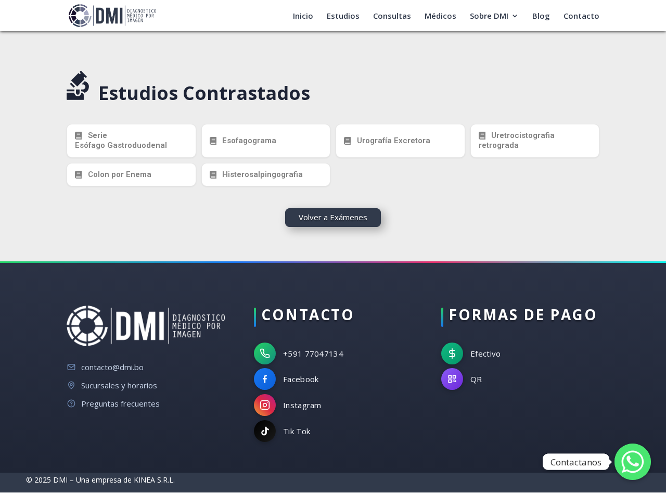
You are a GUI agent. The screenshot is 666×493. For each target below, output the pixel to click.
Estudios (343, 16)
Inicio (303, 16)
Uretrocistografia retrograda (517, 140)
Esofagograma (249, 140)
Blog (541, 16)
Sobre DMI (489, 16)
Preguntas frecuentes (120, 403)
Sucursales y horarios (119, 385)
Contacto (581, 16)
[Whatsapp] (632, 462)
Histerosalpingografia (262, 174)
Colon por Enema (119, 174)
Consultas (392, 16)
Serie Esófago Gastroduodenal (121, 140)
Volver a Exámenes (333, 217)
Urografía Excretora (393, 140)
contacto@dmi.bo (112, 367)
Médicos (440, 16)
